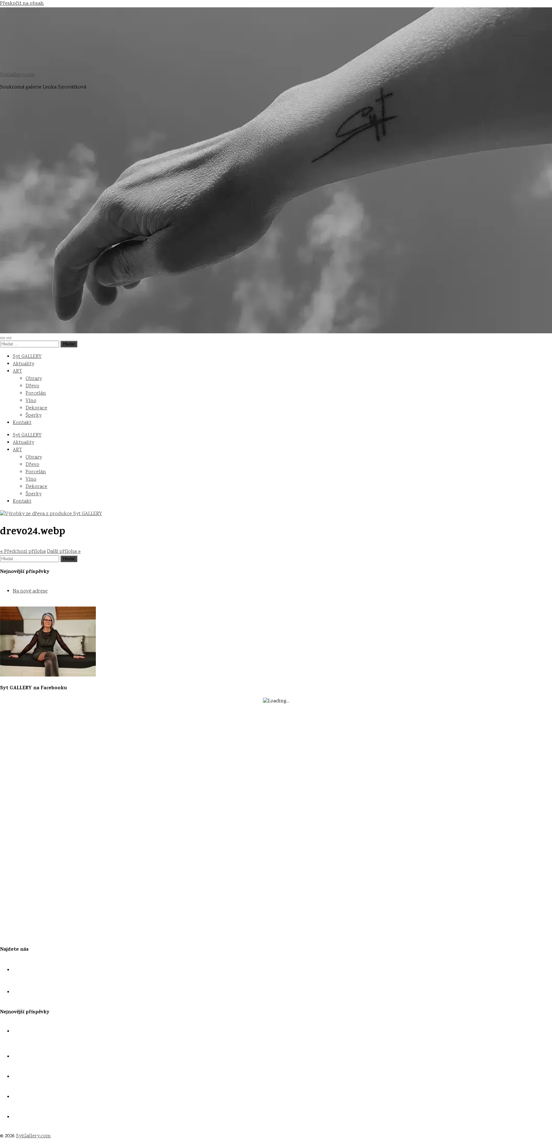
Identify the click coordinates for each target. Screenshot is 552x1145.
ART (17, 371)
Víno (31, 401)
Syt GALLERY (27, 356)
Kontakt (22, 423)
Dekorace (36, 408)
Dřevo (32, 386)
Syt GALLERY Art (31, 1097)
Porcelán (36, 393)
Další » (64, 551)
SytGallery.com (17, 75)
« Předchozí (23, 551)
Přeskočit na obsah (22, 3)
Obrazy (34, 379)
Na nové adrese (30, 591)
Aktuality (23, 364)
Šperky (34, 415)
